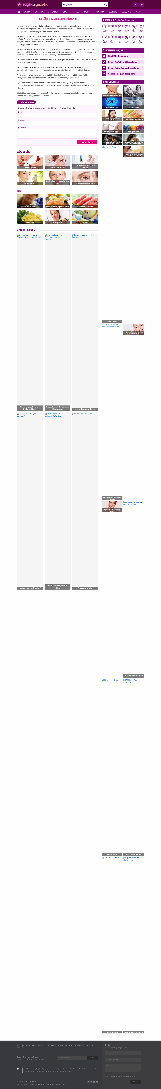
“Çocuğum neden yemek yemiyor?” (30, 588)
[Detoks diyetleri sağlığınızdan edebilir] (57, 201)
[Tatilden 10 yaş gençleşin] (57, 162)
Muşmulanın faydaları (85, 588)
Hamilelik (99, 12)
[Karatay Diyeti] (57, 217)
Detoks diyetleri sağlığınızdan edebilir (57, 207)
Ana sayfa (19, 11)
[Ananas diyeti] (30, 217)
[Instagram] (94, 1082)
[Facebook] (136, 4)
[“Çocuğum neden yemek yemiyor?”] (30, 501)
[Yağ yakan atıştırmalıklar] (85, 201)
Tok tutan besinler (112, 854)
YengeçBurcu (126, 31)
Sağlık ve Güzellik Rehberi (37, 1084)
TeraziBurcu (105, 42)
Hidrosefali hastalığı (112, 107)
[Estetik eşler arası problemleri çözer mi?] (57, 178)
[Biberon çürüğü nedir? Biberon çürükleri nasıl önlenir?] (30, 322)
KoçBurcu (105, 31)
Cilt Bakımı (53, 12)
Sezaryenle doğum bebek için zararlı (133, 94)
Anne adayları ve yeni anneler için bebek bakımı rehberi (134, 143)
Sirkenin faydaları (29, 183)
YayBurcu (119, 42)
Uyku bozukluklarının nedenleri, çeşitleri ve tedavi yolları (112, 143)
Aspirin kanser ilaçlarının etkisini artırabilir (133, 106)
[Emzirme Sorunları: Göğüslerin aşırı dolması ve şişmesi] (57, 322)
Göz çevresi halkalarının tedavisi (85, 183)
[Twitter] (91, 1082)
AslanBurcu (133, 31)
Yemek (60, 1045)
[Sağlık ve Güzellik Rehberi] (32, 6)
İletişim (64, 1084)
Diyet (65, 12)
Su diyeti (85, 223)
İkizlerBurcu (119, 31)
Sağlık (27, 12)
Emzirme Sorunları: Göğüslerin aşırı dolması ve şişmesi (57, 408)
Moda (87, 12)
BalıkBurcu (140, 42)
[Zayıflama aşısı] (30, 201)
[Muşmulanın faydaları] (85, 501)
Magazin (20, 1047)
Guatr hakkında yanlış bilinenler (112, 95)
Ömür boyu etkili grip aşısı (112, 132)
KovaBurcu (133, 42)
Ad (21, 112)
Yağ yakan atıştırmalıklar (85, 207)
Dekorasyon (80, 1045)
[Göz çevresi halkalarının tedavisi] (85, 178)
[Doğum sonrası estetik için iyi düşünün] (85, 162)
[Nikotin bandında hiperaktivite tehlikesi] (57, 501)
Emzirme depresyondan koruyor (85, 409)
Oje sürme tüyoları (30, 167)
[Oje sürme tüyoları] (30, 162)
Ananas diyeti (30, 223)
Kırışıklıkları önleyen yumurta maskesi (134, 676)
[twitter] (141, 4)
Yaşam (139, 12)
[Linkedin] (96, 1082)
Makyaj (76, 12)
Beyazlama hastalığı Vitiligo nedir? (112, 510)
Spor (47, 1045)
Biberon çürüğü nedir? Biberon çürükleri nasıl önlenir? (29, 408)
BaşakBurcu (140, 31)
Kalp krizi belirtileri (112, 1032)
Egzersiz (113, 12)
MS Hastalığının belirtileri (133, 854)
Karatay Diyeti (57, 223)
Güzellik (39, 12)
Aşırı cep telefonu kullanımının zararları (112, 498)
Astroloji (69, 1045)
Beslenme (126, 12)
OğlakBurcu (126, 42)
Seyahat (90, 1045)
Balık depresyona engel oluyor (134, 119)
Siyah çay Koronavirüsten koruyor (112, 119)
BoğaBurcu (112, 31)
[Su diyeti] (85, 217)
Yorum (23, 128)
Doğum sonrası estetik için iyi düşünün (85, 166)
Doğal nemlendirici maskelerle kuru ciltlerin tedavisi (134, 333)
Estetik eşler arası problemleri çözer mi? (57, 182)
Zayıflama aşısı (30, 207)
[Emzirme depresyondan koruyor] (85, 322)
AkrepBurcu (112, 42)
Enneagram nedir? (133, 132)
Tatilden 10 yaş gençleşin (57, 167)
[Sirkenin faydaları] (30, 178)
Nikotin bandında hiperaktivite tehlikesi (58, 587)
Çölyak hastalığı (112, 321)
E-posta (23, 120)
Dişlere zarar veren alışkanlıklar (133, 1032)
